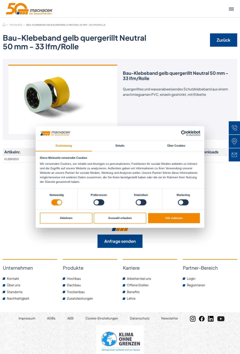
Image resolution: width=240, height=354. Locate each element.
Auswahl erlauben (120, 218)
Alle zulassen (174, 218)
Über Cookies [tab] (176, 145)
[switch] (99, 203)
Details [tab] (120, 145)
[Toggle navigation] (231, 9)
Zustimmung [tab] (64, 145)
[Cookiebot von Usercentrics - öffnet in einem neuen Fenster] (183, 133)
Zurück (223, 40)
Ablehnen (66, 218)
